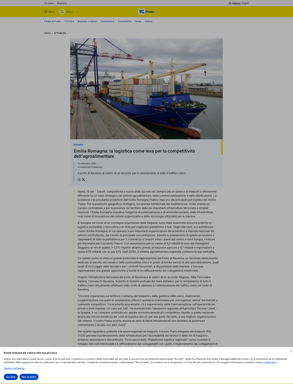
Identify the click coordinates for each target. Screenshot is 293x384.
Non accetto (29, 377)
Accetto (11, 377)
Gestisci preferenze (14, 368)
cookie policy (270, 362)
